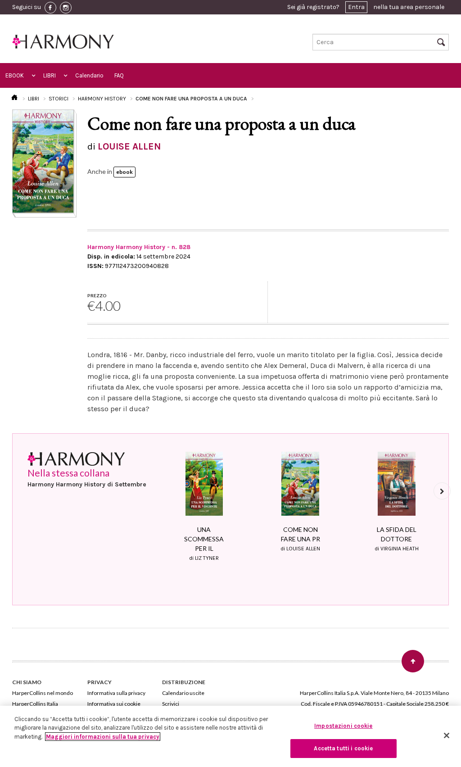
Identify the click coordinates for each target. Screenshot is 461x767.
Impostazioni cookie (343, 725)
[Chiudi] (446, 735)
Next (442, 490)
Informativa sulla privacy (116, 693)
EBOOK (14, 75)
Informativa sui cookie (113, 703)
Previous (158, 490)
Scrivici (170, 703)
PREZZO (97, 295)
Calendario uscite (183, 693)
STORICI (58, 98)
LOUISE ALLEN (129, 146)
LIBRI (49, 75)
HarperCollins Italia (35, 703)
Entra (356, 7)
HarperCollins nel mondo (42, 693)
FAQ (119, 75)
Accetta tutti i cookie (343, 748)
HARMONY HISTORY (102, 98)
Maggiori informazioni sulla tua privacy (102, 736)
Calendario (89, 75)
